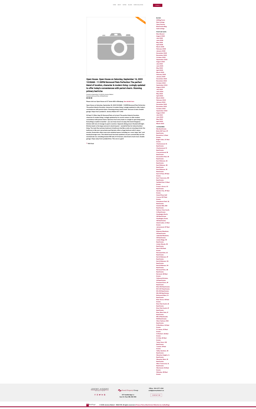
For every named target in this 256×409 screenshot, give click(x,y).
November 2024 (161, 81)
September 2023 (161, 111)
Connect (158, 5)
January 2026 (160, 51)
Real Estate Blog (161, 26)
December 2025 (161, 53)
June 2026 (159, 40)
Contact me (156, 395)
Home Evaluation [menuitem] (138, 4)
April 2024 (159, 96)
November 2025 (161, 55)
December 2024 (161, 79)
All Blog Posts (160, 20)
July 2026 (159, 38)
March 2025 (160, 72)
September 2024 (161, 85)
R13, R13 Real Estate (162, 291)
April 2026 (159, 44)
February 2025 (161, 74)
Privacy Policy (140, 405)
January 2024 (160, 102)
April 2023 (159, 121)
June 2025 (159, 66)
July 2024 (159, 89)
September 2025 (161, 59)
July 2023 (159, 115)
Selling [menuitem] (130, 4)
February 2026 (161, 49)
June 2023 (159, 117)
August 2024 (160, 87)
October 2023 (160, 108)
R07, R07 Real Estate (163, 289)
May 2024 (159, 94)
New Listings (160, 22)
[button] (157, 5)
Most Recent (160, 34)
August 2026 (160, 36)
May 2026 (159, 42)
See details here (129, 101)
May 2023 (159, 119)
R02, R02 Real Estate (163, 287)
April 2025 (159, 70)
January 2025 (160, 76)
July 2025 (159, 64)
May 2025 (159, 68)
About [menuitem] (119, 4)
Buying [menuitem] (124, 4)
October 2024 (161, 83)
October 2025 (161, 57)
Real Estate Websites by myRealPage (158, 405)
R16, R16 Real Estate (162, 293)
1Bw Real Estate (161, 129)
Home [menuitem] (114, 4)
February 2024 (161, 100)
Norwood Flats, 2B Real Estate (100, 96)
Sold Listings (160, 28)
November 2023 (161, 106)
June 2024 (159, 91)
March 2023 (160, 123)
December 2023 (161, 104)
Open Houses (160, 24)
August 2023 (160, 113)
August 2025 (160, 62)
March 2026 (160, 47)
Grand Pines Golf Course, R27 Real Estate (161, 197)
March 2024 (160, 98)
